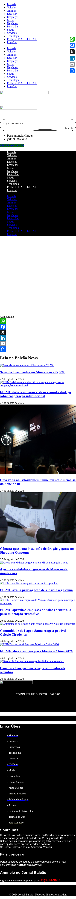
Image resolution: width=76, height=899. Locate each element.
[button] (38, 697)
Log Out (12, 42)
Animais (11, 10)
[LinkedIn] (38, 338)
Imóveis (11, 4)
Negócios (12, 23)
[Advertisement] (38, 276)
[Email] (38, 343)
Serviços (12, 32)
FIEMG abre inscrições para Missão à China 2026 (36, 651)
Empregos (12, 16)
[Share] (38, 349)
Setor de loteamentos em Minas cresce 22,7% (32, 372)
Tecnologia (13, 36)
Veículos (12, 7)
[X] (38, 332)
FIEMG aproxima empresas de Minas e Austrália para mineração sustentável (35, 612)
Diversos (12, 13)
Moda (10, 20)
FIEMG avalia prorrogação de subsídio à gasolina (36, 590)
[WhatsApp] (38, 321)
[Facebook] (38, 327)
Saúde (10, 29)
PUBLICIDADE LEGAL (22, 39)
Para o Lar (13, 26)
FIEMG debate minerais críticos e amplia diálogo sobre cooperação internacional (35, 394)
